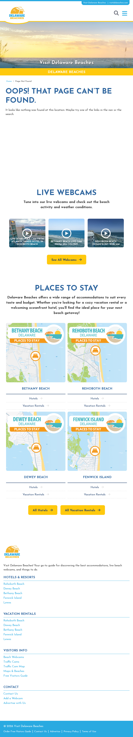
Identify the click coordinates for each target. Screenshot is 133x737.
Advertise (55, 731)
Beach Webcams (13, 657)
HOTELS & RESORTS (19, 577)
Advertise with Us (14, 703)
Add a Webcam (13, 698)
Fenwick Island (12, 598)
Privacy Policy (71, 731)
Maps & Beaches (13, 671)
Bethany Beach (12, 593)
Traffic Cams (11, 662)
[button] (125, 13)
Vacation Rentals (33, 406)
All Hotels (40, 510)
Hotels (33, 398)
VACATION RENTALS (19, 614)
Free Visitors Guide (15, 676)
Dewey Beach (11, 588)
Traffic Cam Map (14, 666)
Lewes (7, 602)
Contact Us (10, 693)
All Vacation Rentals (80, 510)
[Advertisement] (66, 148)
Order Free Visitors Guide (17, 731)
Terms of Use (89, 731)
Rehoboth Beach (13, 584)
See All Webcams (64, 260)
